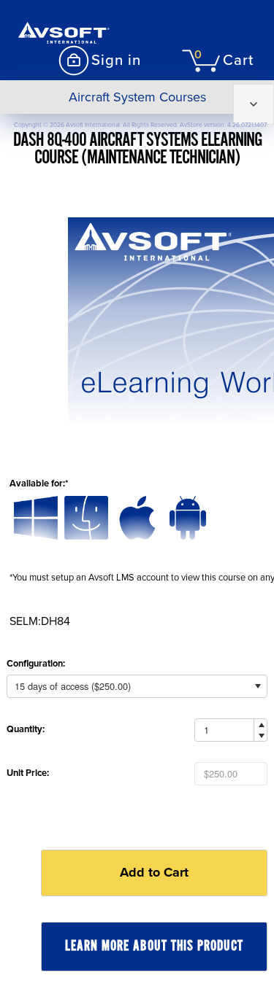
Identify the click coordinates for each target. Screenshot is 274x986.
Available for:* (38, 483)
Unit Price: (28, 773)
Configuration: (36, 663)
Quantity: (26, 729)
